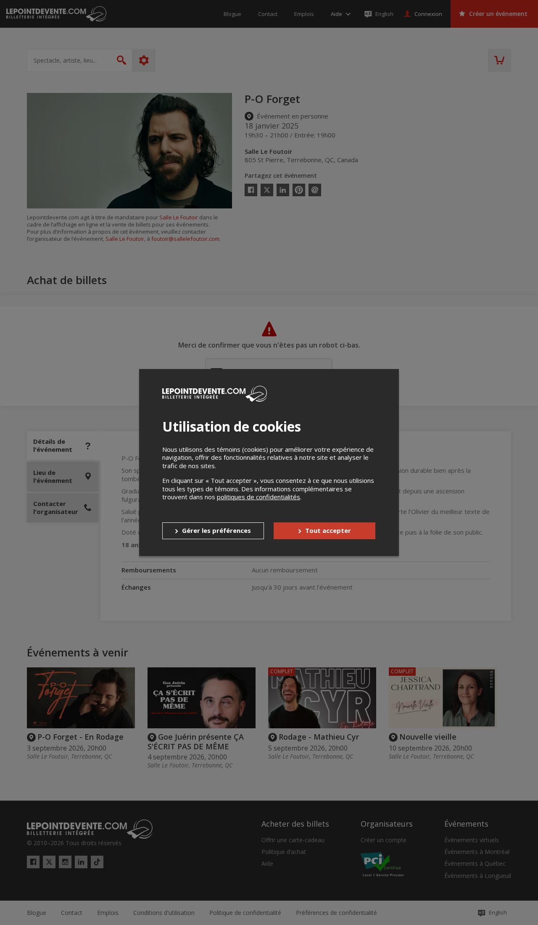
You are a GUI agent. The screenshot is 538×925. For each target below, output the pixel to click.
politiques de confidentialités (258, 497)
